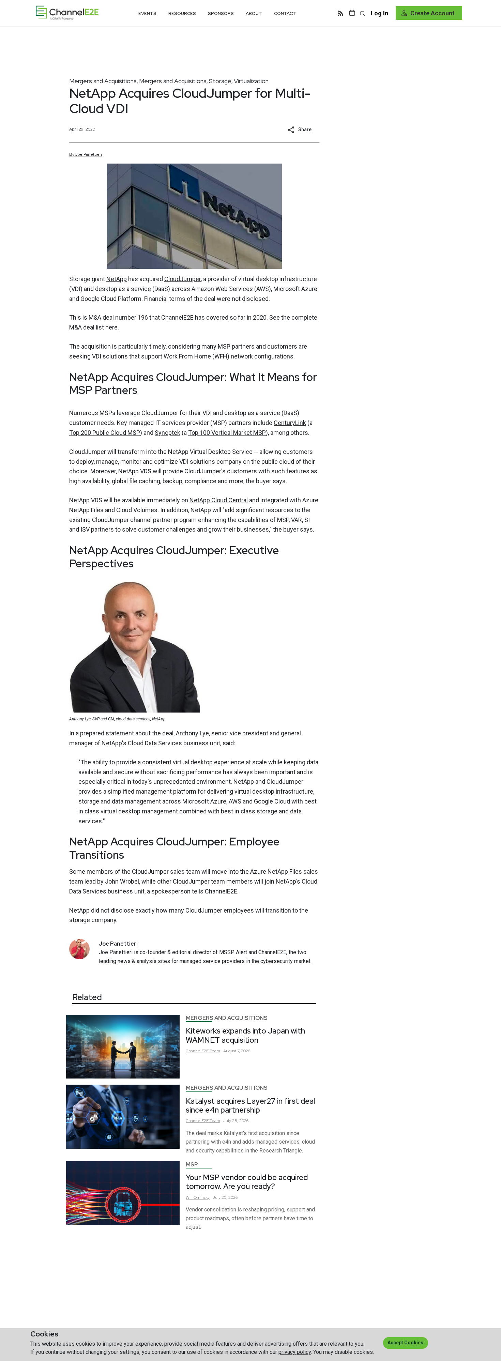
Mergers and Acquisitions (103, 81)
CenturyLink (290, 422)
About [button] (254, 13)
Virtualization (251, 81)
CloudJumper (182, 278)
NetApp (116, 278)
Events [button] (147, 13)
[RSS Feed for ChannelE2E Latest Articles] (340, 13)
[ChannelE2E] (67, 12)
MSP (192, 1164)
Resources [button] (182, 13)
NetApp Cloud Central (218, 500)
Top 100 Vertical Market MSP (227, 432)
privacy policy (294, 1352)
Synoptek (167, 432)
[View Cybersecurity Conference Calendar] (352, 13)
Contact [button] (285, 13)
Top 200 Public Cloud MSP (104, 432)
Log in (379, 13)
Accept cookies (405, 1342)
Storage (220, 81)
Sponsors (221, 13)
